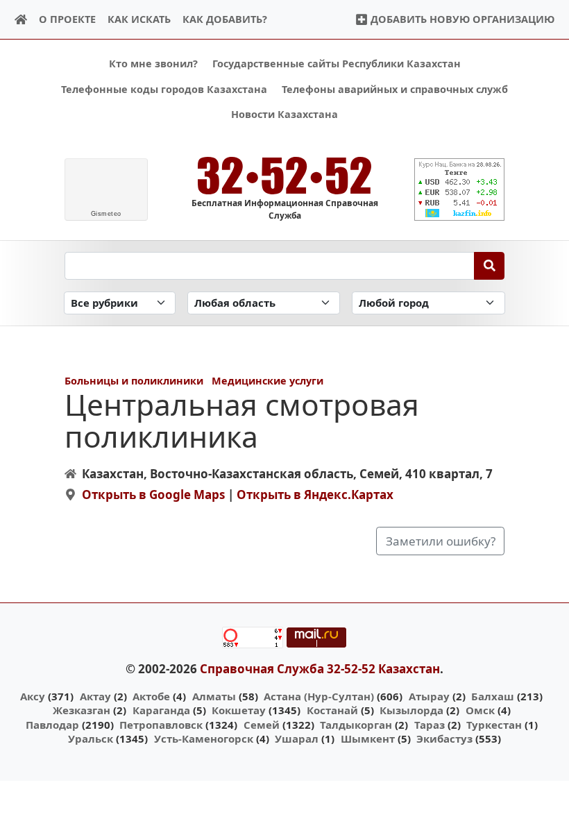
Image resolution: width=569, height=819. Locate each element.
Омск (480, 710)
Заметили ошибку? (440, 541)
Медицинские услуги (267, 380)
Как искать (139, 19)
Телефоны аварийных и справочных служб (395, 89)
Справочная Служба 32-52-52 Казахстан (320, 669)
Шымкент (368, 738)
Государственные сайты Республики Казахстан (336, 63)
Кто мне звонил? (153, 63)
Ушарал (297, 738)
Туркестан (494, 725)
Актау (95, 696)
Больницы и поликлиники (134, 380)
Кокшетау (239, 710)
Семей (262, 725)
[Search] (489, 266)
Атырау (429, 696)
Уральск (90, 738)
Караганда (161, 710)
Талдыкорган (356, 725)
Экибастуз (444, 738)
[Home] (21, 19)
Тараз (429, 725)
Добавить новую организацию (461, 19)
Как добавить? (224, 19)
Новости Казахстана (284, 114)
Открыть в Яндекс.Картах (315, 495)
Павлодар (52, 725)
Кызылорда (411, 710)
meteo (106, 213)
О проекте (67, 19)
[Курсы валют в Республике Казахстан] (459, 189)
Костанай (332, 710)
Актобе (151, 696)
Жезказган (81, 710)
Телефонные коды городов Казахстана (164, 89)
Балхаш (492, 696)
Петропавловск (161, 725)
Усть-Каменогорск (203, 738)
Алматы (214, 696)
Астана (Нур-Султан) (319, 696)
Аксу (32, 696)
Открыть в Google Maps (153, 495)
